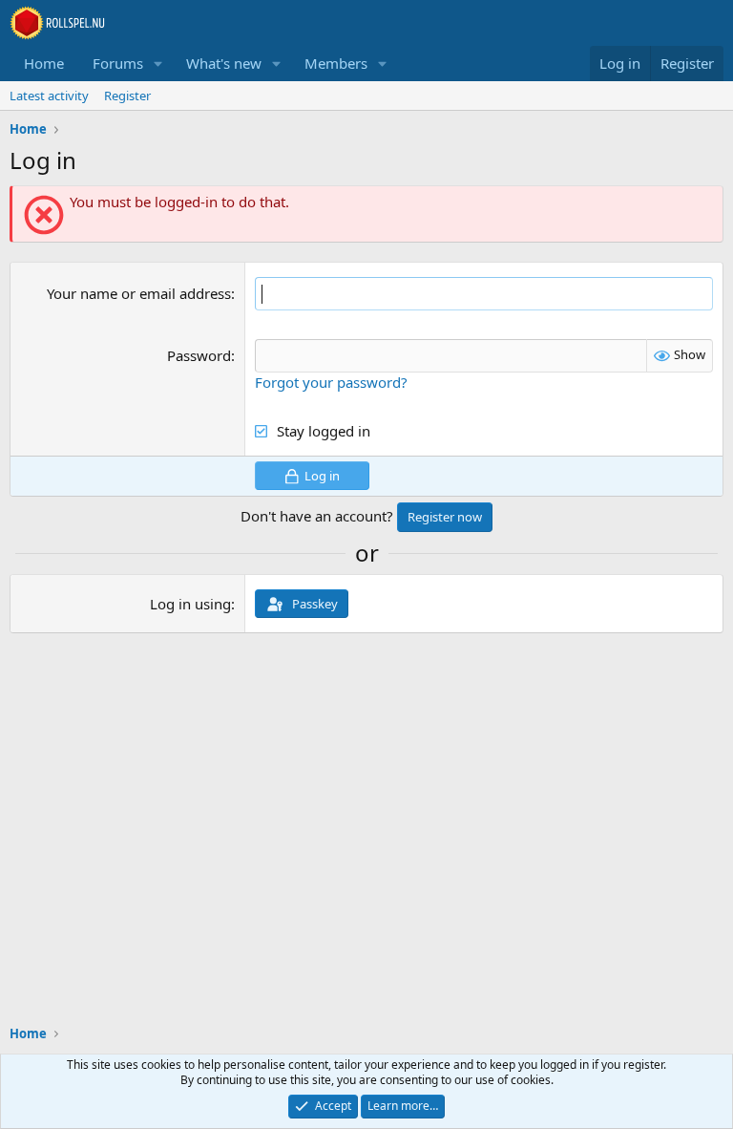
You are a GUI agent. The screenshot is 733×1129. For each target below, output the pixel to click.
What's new (224, 63)
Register (127, 95)
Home (44, 63)
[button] (158, 63)
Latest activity (49, 95)
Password (199, 355)
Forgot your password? (331, 382)
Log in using (190, 603)
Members (335, 63)
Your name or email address (139, 293)
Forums (118, 63)
